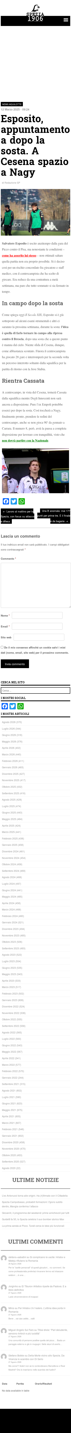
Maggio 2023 (9, 974)
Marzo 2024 (8, 909)
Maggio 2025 (9, 819)
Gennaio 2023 (9, 1000)
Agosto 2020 (9, 1168)
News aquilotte (11, 104)
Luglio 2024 (8, 883)
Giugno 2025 (9, 812)
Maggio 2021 (9, 1110)
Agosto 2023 (9, 954)
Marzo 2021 (8, 1122)
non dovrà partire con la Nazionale (25, 440)
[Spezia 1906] (35, 22)
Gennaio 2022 (9, 1077)
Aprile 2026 (8, 747)
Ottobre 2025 (9, 786)
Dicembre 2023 (10, 928)
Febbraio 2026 (10, 761)
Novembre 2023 (10, 935)
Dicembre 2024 (10, 851)
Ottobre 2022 (9, 1019)
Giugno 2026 (9, 735)
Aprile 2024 (8, 903)
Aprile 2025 (8, 825)
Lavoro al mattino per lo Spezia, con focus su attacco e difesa (17, 516)
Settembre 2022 (10, 1025)
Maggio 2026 (9, 741)
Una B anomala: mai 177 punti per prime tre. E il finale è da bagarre (53, 516)
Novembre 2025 (10, 780)
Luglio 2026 (8, 728)
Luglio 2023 (8, 961)
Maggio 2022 (9, 1051)
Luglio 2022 (8, 1038)
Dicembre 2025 (10, 773)
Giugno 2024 (9, 890)
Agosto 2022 (9, 1032)
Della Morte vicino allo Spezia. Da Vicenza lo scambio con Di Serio (36, 1357)
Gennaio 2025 (9, 844)
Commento (8, 558)
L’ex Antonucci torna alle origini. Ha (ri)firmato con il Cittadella (35, 1195)
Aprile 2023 (8, 980)
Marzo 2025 (8, 832)
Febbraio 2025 (10, 838)
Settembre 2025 (10, 793)
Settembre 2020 (10, 1161)
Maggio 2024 (9, 896)
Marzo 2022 (8, 1064)
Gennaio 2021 (9, 1135)
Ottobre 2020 (9, 1155)
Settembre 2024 (10, 870)
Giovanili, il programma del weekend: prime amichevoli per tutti (35, 1212)
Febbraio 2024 (10, 916)
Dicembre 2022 (10, 1006)
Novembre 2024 (10, 857)
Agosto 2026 (9, 722)
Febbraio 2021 (10, 1129)
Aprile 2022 (8, 1058)
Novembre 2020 (10, 1148)
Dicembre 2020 (10, 1142)
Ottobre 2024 (9, 864)
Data (4, 1383)
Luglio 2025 (8, 806)
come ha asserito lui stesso (19, 255)
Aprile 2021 (8, 1116)
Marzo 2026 (8, 754)
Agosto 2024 (9, 877)
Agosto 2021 (9, 1090)
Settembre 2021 (10, 1084)
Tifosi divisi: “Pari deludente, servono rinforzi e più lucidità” (38, 1331)
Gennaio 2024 (9, 922)
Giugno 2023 (9, 967)
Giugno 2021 (9, 1103)
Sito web (6, 637)
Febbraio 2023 (10, 993)
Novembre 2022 (10, 1013)
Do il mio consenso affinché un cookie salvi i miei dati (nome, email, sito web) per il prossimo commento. (35, 650)
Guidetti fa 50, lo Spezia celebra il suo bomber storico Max (33, 1219)
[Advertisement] (35, 61)
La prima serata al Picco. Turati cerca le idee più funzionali (33, 1225)
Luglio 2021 (8, 1097)
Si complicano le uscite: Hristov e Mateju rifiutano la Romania (36, 1258)
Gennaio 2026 (9, 767)
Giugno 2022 (9, 1045)
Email (5, 626)
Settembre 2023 (10, 948)
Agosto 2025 (9, 799)
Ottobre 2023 (9, 941)
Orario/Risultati (43, 1383)
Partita (20, 1383)
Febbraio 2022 (10, 1071)
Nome (5, 615)
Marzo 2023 (8, 987)
